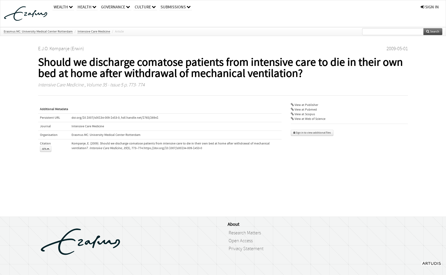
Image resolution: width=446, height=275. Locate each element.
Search (434, 31)
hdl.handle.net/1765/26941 (139, 118)
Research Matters (245, 233)
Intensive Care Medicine (94, 31)
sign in (431, 7)
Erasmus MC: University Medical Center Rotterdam (38, 31)
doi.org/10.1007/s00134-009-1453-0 (96, 118)
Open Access (241, 241)
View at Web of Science (309, 119)
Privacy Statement (246, 249)
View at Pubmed (305, 109)
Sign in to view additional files (313, 132)
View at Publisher (306, 105)
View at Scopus (304, 114)
